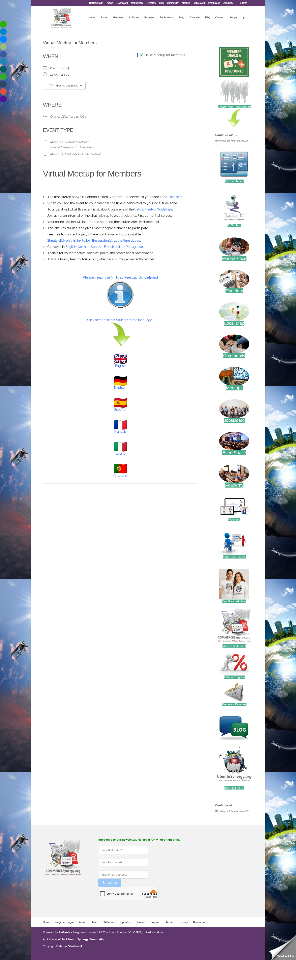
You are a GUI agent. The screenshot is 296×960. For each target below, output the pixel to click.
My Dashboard (234, 181)
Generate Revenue (234, 704)
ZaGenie (64, 932)
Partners (149, 17)
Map (161, 3)
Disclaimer (199, 922)
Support (234, 17)
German (83, 247)
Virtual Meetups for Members (72, 147)
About (104, 17)
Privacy (183, 922)
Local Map (234, 323)
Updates (125, 922)
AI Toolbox (234, 225)
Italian (119, 247)
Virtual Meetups (76, 142)
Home (92, 17)
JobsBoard (199, 3)
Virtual (95, 154)
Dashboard (122, 3)
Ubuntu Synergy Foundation (86, 939)
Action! (110, 3)
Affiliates (134, 17)
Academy (228, 3)
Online (84, 154)
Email (101, 868)
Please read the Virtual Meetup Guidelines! (120, 277)
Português (120, 475)
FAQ (207, 17)
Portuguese (134, 247)
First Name (105, 843)
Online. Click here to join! (68, 116)
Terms (169, 922)
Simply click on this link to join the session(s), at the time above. (94, 240)
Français (120, 431)
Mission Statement (234, 646)
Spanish (96, 247)
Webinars (234, 519)
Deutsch (120, 388)
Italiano (120, 453)
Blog (181, 17)
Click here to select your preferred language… (120, 320)
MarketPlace (137, 3)
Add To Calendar (67, 85)
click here (175, 197)
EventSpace (214, 3)
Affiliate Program (234, 677)
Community (172, 3)
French (109, 247)
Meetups (186, 3)
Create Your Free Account (234, 106)
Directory (151, 3)
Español (120, 410)
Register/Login (96, 3)
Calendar (194, 17)
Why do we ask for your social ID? (232, 141)
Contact (219, 17)
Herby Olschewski (71, 946)
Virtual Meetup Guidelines (153, 209)
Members (118, 17)
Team (95, 922)
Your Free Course (234, 557)
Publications (167, 17)
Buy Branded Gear (234, 601)
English (70, 247)
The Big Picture (234, 788)
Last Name (105, 856)
